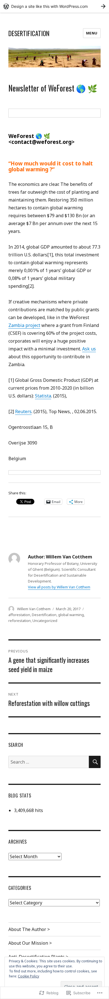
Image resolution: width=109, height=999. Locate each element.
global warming (71, 614)
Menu (92, 33)
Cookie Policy (28, 976)
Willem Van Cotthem (34, 608)
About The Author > (29, 929)
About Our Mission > (30, 943)
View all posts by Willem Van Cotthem (59, 586)
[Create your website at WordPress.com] (54, 6)
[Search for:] (48, 762)
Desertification (44, 614)
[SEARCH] (95, 762)
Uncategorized (44, 620)
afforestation (19, 614)
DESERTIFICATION (28, 33)
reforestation (19, 620)
